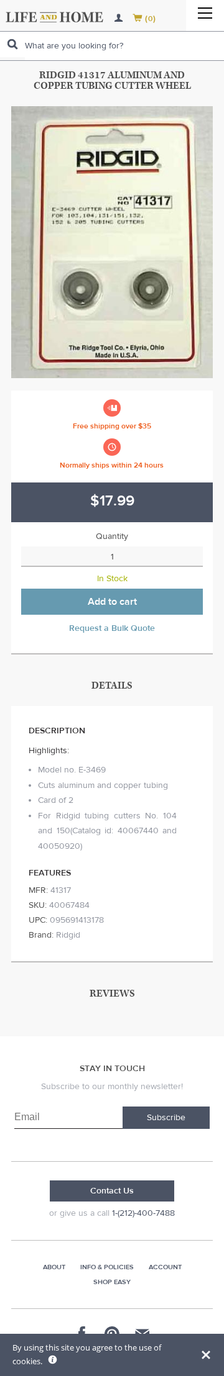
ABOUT (54, 1267)
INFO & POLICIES (107, 1267)
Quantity (112, 536)
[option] (112, 242)
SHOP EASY (112, 1282)
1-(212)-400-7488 (143, 1213)
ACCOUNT (165, 1267)
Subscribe (166, 1117)
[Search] (12, 44)
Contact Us (112, 1191)
